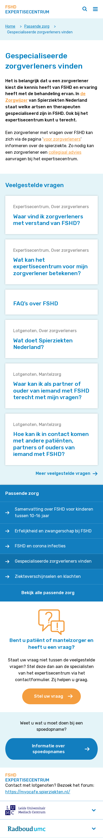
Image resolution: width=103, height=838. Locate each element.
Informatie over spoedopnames (48, 748)
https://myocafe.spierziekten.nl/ (37, 791)
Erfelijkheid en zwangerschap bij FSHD (53, 530)
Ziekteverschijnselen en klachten (48, 576)
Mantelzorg (50, 374)
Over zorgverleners (70, 206)
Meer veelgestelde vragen (63, 473)
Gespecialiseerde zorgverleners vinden (53, 561)
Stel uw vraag (48, 696)
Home (10, 26)
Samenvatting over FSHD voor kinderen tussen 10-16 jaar (54, 512)
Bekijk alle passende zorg (47, 592)
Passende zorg (36, 26)
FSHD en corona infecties (40, 545)
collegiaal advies (65, 152)
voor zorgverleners (62, 139)
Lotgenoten (25, 330)
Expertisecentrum (31, 206)
